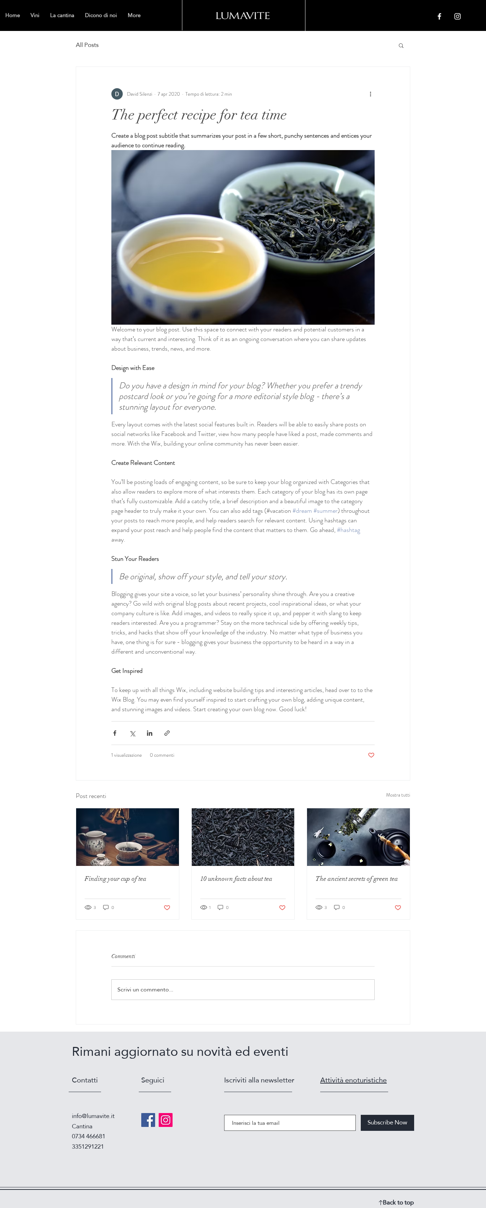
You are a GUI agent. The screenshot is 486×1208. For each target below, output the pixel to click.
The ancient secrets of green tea (357, 879)
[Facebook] (148, 1120)
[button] (401, 45)
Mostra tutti (398, 794)
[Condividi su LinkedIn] (149, 733)
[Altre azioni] (370, 94)
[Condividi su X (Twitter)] (132, 733)
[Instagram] (166, 1120)
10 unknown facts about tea (236, 879)
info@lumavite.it (93, 1116)
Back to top (398, 1202)
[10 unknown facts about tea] (243, 837)
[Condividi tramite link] (167, 733)
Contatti (85, 1080)
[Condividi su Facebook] (114, 733)
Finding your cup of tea (116, 879)
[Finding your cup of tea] (127, 837)
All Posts (87, 45)
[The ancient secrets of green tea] (358, 837)
